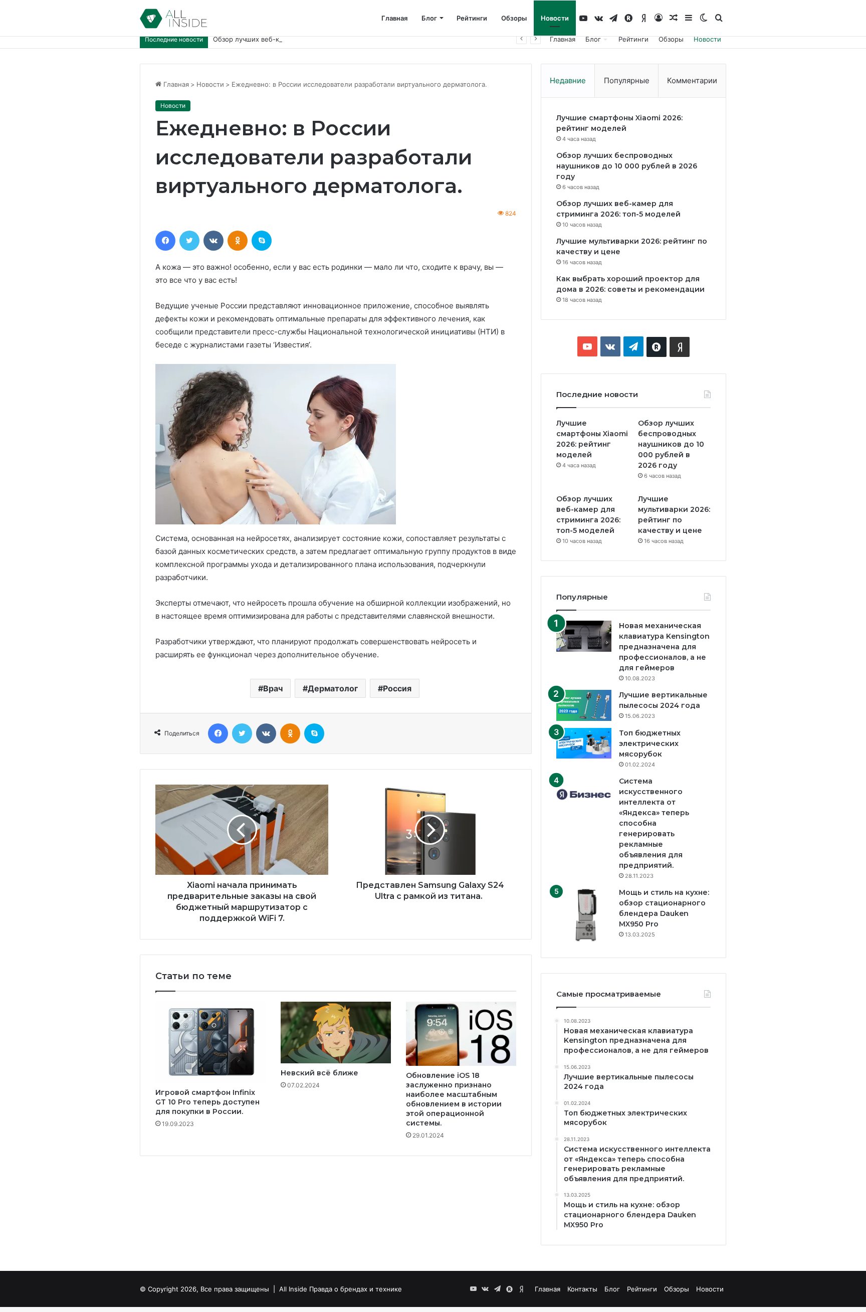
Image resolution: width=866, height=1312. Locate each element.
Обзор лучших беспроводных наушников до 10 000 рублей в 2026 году (626, 166)
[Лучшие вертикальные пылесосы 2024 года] (583, 705)
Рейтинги (472, 18)
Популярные (627, 80)
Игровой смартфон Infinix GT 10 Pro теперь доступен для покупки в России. (207, 1102)
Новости (555, 18)
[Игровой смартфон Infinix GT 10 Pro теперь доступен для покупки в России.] (210, 1042)
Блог (429, 18)
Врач (273, 688)
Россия (397, 688)
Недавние (568, 80)
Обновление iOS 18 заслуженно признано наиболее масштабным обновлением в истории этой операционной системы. (454, 1099)
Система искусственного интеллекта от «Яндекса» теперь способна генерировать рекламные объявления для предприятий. (654, 823)
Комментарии (692, 80)
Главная (394, 18)
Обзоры (514, 18)
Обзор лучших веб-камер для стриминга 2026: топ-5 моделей (315, 39)
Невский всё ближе (319, 1072)
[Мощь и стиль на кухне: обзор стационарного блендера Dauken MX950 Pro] (583, 915)
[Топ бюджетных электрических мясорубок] (583, 743)
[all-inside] (173, 19)
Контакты (582, 1289)
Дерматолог (333, 688)
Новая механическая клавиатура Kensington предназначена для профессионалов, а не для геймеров (664, 646)
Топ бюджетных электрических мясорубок (650, 743)
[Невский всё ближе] (336, 1033)
